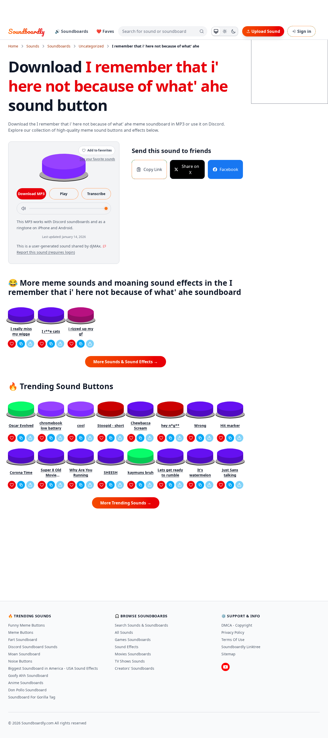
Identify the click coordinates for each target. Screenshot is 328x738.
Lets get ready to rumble (170, 472)
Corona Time (21, 472)
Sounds (32, 46)
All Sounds (124, 632)
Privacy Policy (232, 632)
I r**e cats (51, 331)
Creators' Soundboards (134, 668)
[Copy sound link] (21, 344)
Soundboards (58, 46)
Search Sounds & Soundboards (141, 625)
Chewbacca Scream (140, 425)
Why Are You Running (80, 472)
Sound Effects (126, 646)
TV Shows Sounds (130, 661)
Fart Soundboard (22, 639)
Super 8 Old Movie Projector (51, 472)
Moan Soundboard (24, 653)
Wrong (200, 425)
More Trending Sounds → (125, 503)
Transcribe (96, 193)
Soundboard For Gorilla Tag (31, 697)
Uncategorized (91, 46)
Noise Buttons (20, 661)
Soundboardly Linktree (240, 646)
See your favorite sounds (97, 159)
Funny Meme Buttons (26, 625)
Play (63, 193)
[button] (63, 166)
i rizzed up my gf (80, 331)
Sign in (304, 31)
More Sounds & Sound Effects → (125, 362)
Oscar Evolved (21, 425)
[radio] (216, 31)
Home (13, 46)
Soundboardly (26, 31)
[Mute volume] (23, 208)
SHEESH (111, 472)
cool (81, 425)
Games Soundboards (133, 639)
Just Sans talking (230, 472)
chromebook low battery (50, 425)
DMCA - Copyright (236, 625)
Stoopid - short (110, 425)
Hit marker (230, 425)
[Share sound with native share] (30, 344)
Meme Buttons (20, 632)
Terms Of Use (232, 639)
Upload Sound (265, 31)
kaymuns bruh (140, 472)
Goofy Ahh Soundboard (28, 675)
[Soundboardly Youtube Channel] (225, 667)
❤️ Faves (105, 31)
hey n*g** (170, 425)
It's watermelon (200, 472)
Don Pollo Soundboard (27, 689)
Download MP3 (31, 193)
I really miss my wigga (21, 331)
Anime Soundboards (25, 682)
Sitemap (228, 653)
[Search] (201, 31)
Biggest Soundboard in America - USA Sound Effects (53, 668)
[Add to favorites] (12, 344)
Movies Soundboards (133, 653)
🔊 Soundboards (71, 31)
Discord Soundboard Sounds (32, 646)
